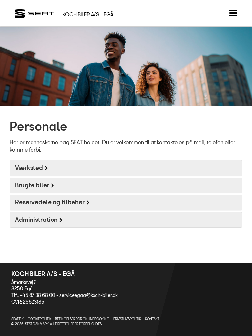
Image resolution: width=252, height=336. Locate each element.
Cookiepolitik (39, 319)
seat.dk (17, 319)
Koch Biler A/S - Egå (87, 14)
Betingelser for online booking (82, 319)
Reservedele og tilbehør (50, 202)
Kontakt (152, 319)
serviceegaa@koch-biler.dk (88, 295)
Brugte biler (32, 185)
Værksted (29, 167)
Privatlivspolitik (127, 319)
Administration (36, 219)
